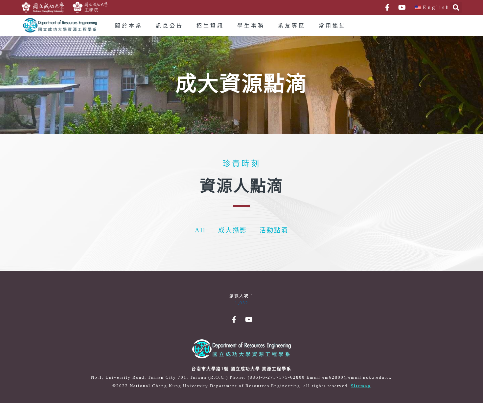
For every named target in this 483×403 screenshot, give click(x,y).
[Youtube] (401, 7)
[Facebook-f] (387, 7)
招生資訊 (210, 26)
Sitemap (361, 386)
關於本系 (129, 26)
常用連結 (332, 26)
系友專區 (292, 26)
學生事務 (251, 26)
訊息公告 (169, 26)
